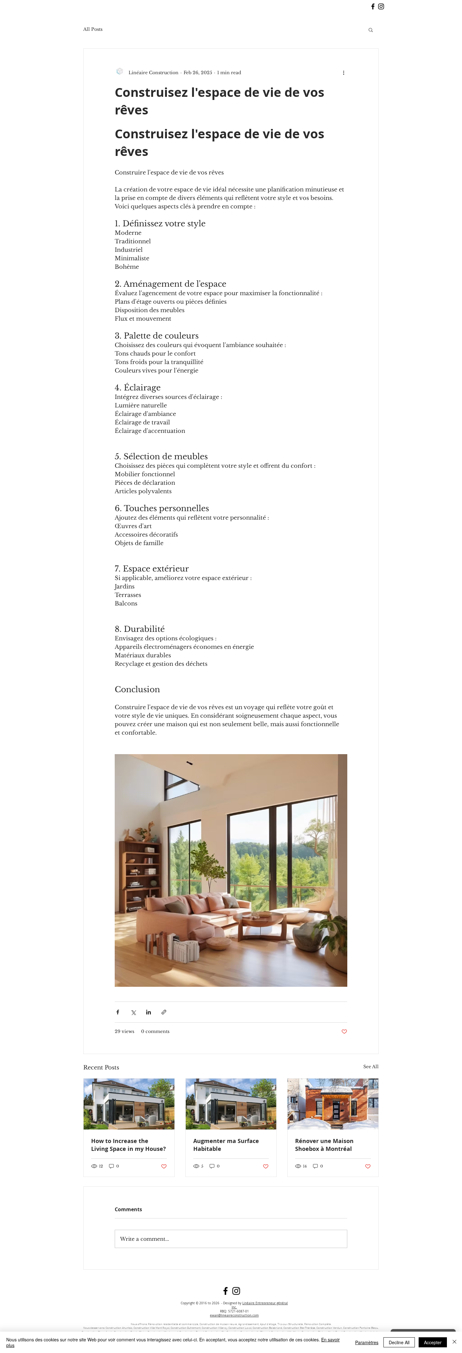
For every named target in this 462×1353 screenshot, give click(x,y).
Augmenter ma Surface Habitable (226, 1145)
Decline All (399, 1342)
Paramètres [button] (366, 1342)
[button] (371, 29)
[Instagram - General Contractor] (381, 6)
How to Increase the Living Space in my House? (128, 1145)
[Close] (454, 1342)
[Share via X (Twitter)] (133, 1012)
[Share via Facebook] (118, 1012)
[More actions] (343, 72)
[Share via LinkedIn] (148, 1012)
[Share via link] (164, 1012)
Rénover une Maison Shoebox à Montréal (324, 1145)
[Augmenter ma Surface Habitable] (231, 1104)
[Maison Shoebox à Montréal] (333, 1104)
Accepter (433, 1342)
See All (371, 1066)
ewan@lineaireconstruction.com (234, 1315)
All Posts (92, 29)
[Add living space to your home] (129, 1104)
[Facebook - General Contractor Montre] (373, 6)
